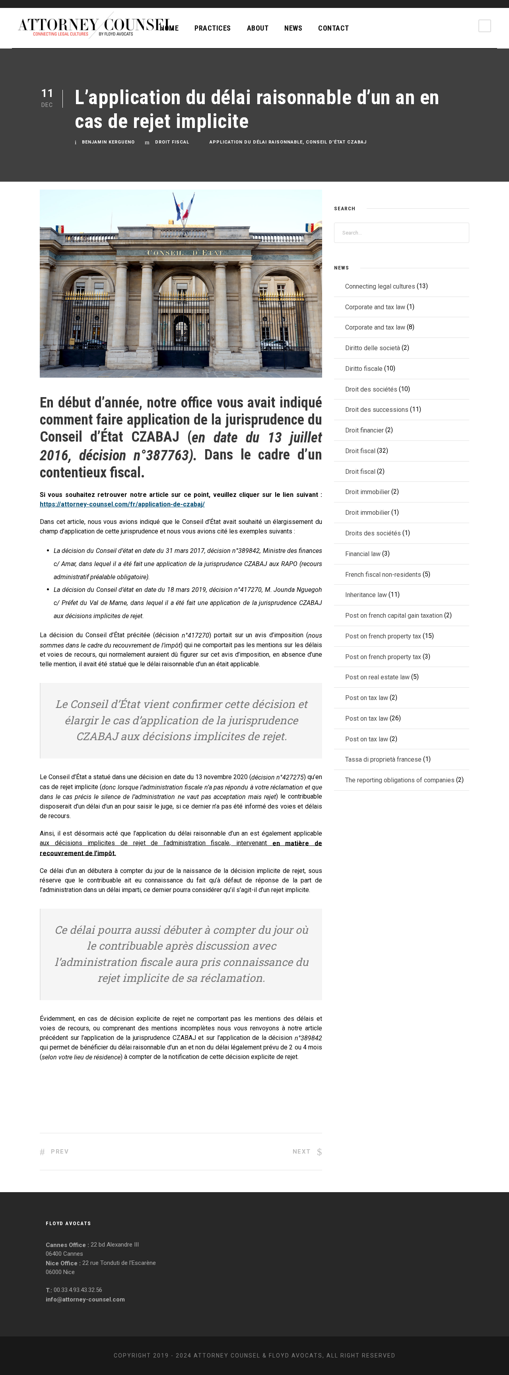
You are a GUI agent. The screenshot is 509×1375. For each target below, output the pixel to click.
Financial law (363, 554)
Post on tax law (366, 698)
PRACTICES (212, 28)
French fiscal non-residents (383, 574)
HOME (169, 28)
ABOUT (258, 28)
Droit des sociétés (371, 389)
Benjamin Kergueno (108, 142)
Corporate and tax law (375, 306)
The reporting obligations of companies (400, 780)
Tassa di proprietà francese (383, 759)
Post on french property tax (383, 636)
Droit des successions (376, 409)
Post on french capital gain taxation (394, 615)
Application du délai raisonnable (256, 142)
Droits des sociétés (373, 533)
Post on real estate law (377, 677)
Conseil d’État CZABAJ (336, 142)
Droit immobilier (367, 492)
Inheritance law (366, 595)
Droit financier (364, 430)
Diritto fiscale (364, 368)
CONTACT (333, 28)
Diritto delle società (372, 348)
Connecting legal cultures (380, 286)
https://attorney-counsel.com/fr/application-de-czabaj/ (122, 504)
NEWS (293, 28)
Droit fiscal (172, 142)
